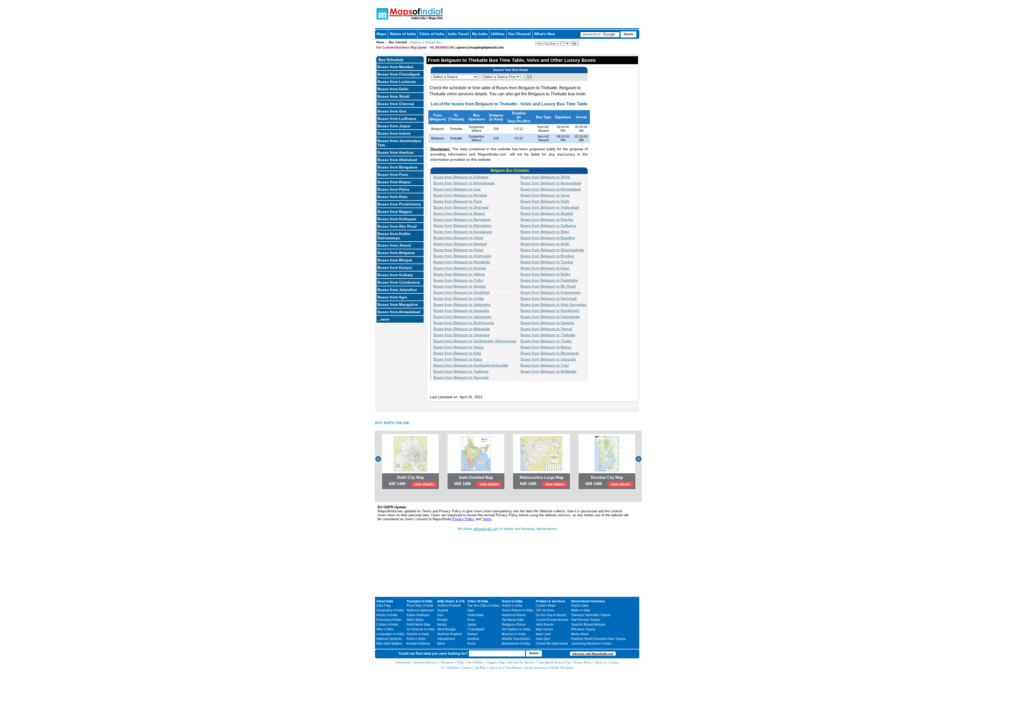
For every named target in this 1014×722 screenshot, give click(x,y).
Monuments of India (516, 643)
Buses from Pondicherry (399, 204)
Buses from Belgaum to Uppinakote (550, 317)
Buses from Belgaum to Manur (545, 347)
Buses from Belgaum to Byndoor (547, 256)
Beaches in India (514, 634)
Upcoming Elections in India (591, 643)
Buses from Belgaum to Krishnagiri (462, 256)
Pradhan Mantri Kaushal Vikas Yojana (598, 639)
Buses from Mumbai (395, 67)
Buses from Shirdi (393, 96)
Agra (470, 610)
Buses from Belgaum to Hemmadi (548, 298)
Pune (471, 620)
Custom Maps (546, 605)
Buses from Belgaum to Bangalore (462, 219)
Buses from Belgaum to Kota (457, 353)
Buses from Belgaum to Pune (457, 201)
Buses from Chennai (395, 104)
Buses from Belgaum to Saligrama (461, 304)
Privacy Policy (463, 519)
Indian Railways (418, 615)
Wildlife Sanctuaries (516, 639)
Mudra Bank (580, 634)
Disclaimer (447, 662)
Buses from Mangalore (397, 304)
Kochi (471, 643)
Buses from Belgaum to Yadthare (461, 371)
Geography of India (390, 610)
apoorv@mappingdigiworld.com (480, 47)
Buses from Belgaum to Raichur (547, 219)
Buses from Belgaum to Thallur (546, 341)
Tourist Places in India (517, 610)
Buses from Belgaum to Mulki (544, 244)
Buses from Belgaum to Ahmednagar (464, 183)
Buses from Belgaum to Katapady (461, 310)
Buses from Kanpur (394, 267)
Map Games (544, 629)
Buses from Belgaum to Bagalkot (547, 238)
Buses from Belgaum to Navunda (461, 377)
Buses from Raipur (394, 182)
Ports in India (416, 639)
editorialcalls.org (485, 529)
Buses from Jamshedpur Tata (399, 143)
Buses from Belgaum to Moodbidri (461, 262)
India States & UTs (451, 601)
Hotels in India (512, 605)
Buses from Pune (392, 174)
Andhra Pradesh (449, 605)
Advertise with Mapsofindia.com (592, 653)
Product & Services (550, 601)
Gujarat (442, 610)
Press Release (513, 667)
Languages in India (390, 634)
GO (529, 77)
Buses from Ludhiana (396, 118)
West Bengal (446, 629)
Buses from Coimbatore (398, 282)
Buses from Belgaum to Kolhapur (461, 177)
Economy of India (388, 620)
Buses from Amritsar (395, 152)
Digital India (579, 605)
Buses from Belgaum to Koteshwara (550, 292)
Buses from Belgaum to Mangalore (462, 225)
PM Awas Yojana (583, 629)
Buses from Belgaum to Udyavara (461, 335)
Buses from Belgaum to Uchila (458, 298)
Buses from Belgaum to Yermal (546, 329)
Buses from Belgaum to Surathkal (461, 292)
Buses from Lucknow (396, 81)
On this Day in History (551, 615)
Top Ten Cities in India (483, 605)
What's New (544, 34)
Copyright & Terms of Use (554, 662)
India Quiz (543, 639)
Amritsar (473, 639)
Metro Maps (415, 620)
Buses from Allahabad (397, 160)
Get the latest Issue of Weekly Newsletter (548, 667)
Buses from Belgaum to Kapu (457, 359)
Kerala (442, 624)
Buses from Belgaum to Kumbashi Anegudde (470, 365)
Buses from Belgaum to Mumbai (460, 195)
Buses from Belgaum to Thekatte (547, 335)
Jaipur (471, 624)
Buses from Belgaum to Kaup (544, 268)
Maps (381, 34)
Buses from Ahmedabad (398, 312)
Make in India (580, 610)
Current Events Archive (552, 620)
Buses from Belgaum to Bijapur (459, 213)
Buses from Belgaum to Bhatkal (546, 213)
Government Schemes (588, 601)
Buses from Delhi (392, 89)
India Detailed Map (476, 477)
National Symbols (389, 639)
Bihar (441, 643)
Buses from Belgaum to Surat (545, 195)
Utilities (498, 34)
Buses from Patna (393, 189)
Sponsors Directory (425, 662)
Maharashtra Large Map (542, 477)
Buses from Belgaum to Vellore (459, 274)
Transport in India (420, 601)
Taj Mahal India (513, 620)
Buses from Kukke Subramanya (393, 236)
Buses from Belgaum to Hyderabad (549, 207)
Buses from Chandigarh (398, 74)
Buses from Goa (391, 111)
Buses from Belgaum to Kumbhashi (549, 310)
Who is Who (384, 629)
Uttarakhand (446, 639)
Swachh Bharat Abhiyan (588, 624)
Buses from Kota (392, 197)
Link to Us (495, 667)
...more (383, 319)
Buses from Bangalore (397, 167)
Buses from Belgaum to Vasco (458, 347)
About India (384, 601)
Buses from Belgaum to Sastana (547, 323)
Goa (440, 615)
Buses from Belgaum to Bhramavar (549, 353)
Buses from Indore (394, 133)
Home (380, 42)
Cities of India (431, 34)
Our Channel (519, 34)
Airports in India (418, 634)
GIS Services (545, 610)
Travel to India (512, 601)
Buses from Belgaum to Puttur (458, 280)
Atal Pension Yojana (585, 620)
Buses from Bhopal (394, 260)
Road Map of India (420, 605)
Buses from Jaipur (393, 126)
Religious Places (514, 624)
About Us (601, 662)
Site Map (480, 667)
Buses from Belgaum (396, 253)
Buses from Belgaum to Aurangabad (550, 183)
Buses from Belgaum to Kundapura (462, 231)
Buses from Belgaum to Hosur (458, 250)
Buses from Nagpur (394, 211)
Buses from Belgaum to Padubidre (549, 280)
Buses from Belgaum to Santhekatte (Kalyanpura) (474, 341)
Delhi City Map (410, 477)
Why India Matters (389, 643)
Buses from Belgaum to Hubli (544, 201)
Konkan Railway (418, 643)
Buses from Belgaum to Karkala (459, 268)
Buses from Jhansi (394, 245)
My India (479, 34)
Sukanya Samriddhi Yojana (590, 615)
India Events (544, 624)
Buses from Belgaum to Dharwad (461, 207)
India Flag (383, 605)
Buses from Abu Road (397, 226)
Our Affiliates (475, 662)
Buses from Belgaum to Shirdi (545, 177)
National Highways (420, 610)
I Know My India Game (552, 643)
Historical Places (514, 615)
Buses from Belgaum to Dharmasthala (552, 250)
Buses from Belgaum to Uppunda (548, 359)
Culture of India (387, 624)
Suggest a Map (496, 662)
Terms (487, 519)
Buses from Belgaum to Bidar (544, 231)
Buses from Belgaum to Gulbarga (548, 225)
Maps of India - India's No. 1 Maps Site (381, 13)
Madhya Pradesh (449, 634)
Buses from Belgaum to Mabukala (461, 329)
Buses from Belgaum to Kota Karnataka (553, 304)
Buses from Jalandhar (397, 290)
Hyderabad (475, 615)
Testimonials (402, 662)
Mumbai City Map (607, 477)
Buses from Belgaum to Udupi (458, 238)
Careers (466, 667)
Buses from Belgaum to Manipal (460, 244)
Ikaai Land (543, 634)
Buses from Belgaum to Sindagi (459, 286)
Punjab (442, 620)
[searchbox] (599, 34)
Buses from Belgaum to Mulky (545, 274)
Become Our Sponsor (521, 662)
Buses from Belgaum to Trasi (544, 365)
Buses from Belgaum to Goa (457, 189)
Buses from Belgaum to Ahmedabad (550, 189)
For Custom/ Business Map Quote (401, 47)
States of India (403, 34)
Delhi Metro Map (418, 624)
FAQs (460, 662)
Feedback (453, 667)
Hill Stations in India (516, 629)
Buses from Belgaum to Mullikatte (548, 371)
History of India (387, 615)
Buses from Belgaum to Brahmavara (463, 323)
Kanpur (472, 634)
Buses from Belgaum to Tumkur (546, 262)
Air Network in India (421, 629)
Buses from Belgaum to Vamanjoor (462, 317)
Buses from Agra (392, 297)
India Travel (458, 34)
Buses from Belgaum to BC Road (548, 286)
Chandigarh (476, 629)
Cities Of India (477, 601)
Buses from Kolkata (395, 275)
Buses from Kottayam (396, 219)
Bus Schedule (398, 42)
